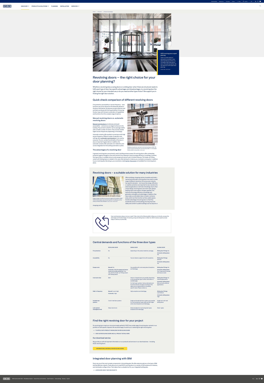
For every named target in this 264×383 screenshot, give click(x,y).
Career (233, 1)
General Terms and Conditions (40, 378)
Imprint (68, 378)
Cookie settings (58, 378)
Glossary (64, 378)
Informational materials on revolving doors (110, 348)
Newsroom (221, 1)
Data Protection (50, 378)
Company (228, 1)
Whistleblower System (28, 378)
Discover (24, 6)
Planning (54, 6)
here (152, 250)
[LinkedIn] (255, 1)
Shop (239, 1)
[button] (246, 1)
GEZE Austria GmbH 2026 (17, 378)
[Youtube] (260, 1)
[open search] (260, 6)
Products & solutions (39, 6)
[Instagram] (258, 1)
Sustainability (214, 1)
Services (74, 6)
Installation (64, 6)
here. (148, 303)
